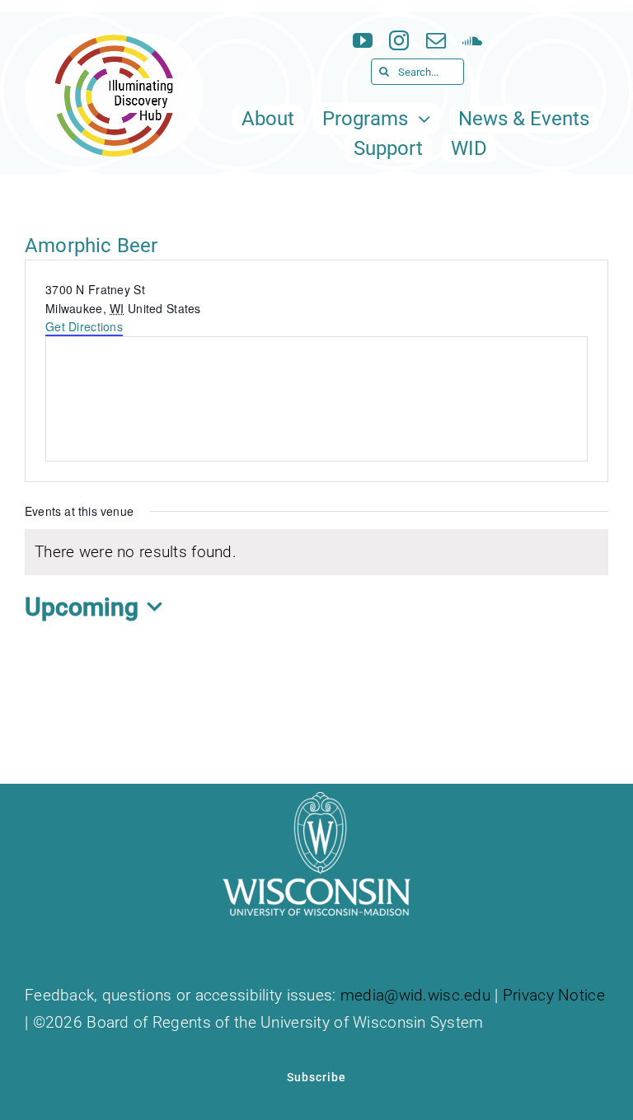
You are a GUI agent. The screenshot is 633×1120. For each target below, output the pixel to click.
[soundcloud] (472, 40)
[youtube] (363, 40)
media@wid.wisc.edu (415, 995)
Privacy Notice (554, 995)
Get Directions (84, 326)
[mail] (436, 40)
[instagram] (399, 40)
